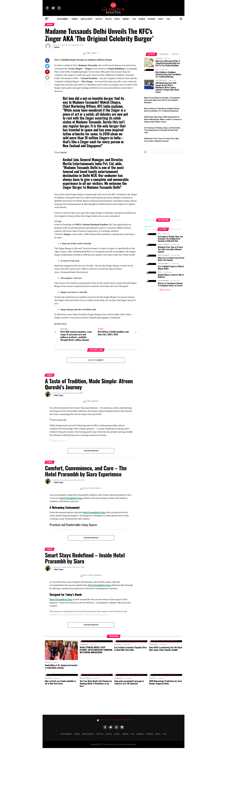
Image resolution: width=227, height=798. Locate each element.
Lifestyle (98, 19)
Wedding (126, 19)
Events (160, 19)
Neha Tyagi (58, 395)
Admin (56, 47)
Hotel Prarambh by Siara (71, 498)
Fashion (74, 19)
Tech (134, 19)
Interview (151, 19)
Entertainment (62, 19)
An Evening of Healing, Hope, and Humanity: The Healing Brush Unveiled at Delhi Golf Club (162, 130)
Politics (108, 19)
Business (142, 19)
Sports (117, 19)
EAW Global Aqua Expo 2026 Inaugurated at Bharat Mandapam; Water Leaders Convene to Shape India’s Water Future (163, 119)
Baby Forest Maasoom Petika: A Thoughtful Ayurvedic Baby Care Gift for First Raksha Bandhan (162, 100)
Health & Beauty (87, 19)
